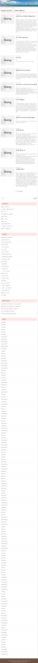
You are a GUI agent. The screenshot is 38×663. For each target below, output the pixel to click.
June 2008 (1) (3, 642)
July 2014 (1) (3, 526)
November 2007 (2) (4, 651)
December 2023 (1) (4, 382)
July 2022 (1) (3, 394)
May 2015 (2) (3, 512)
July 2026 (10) (3, 324)
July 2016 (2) (3, 490)
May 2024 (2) (3, 375)
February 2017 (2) (4, 483)
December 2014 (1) (4, 517)
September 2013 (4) (4, 548)
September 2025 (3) (4, 346)
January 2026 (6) (4, 339)
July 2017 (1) (3, 473)
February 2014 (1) (4, 536)
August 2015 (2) (3, 509)
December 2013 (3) (4, 541)
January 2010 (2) (4, 618)
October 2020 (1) (4, 416)
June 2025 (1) (3, 353)
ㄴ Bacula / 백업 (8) (4, 244)
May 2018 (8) (3, 454)
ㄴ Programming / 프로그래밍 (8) (6, 256)
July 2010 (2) (3, 608)
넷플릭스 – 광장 (3, 221)
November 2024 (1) (4, 365)
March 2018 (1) (3, 459)
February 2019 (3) (4, 440)
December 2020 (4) (4, 413)
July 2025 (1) (3, 351)
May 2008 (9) (3, 644)
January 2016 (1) (4, 500)
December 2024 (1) (4, 363)
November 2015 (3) (4, 505)
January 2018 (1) (4, 461)
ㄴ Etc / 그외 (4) (3, 249)
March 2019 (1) (3, 437)
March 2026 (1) (3, 334)
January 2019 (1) (4, 442)
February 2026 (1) (4, 336)
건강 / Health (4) (3, 295)
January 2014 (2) (4, 538)
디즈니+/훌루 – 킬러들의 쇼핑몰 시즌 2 (7, 209)
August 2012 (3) (3, 565)
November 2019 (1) (4, 430)
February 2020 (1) (4, 423)
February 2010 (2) (4, 615)
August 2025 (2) (3, 348)
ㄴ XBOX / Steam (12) (4, 266)
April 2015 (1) (3, 514)
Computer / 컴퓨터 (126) (5, 239)
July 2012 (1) (3, 567)
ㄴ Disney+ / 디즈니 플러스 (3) (6, 287)
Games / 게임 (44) (4, 261)
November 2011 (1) (4, 584)
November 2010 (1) (4, 603)
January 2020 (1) (4, 425)
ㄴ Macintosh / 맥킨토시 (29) (5, 254)
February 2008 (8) (4, 649)
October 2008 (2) (4, 632)
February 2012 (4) (4, 577)
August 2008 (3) (3, 637)
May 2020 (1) (3, 420)
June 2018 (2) (3, 452)
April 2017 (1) (3, 478)
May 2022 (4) (3, 396)
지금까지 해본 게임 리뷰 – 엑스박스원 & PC (14, 303)
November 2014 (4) (4, 519)
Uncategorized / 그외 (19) (5, 292)
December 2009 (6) (4, 620)
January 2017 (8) (4, 485)
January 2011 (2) (4, 598)
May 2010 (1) (3, 613)
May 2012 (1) (3, 572)
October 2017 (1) (4, 466)
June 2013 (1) (3, 553)
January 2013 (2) (4, 562)
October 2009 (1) (4, 625)
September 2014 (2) (4, 524)
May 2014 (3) (3, 531)
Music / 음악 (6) (3, 280)
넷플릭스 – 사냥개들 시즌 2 (5, 228)
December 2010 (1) (4, 601)
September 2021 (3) (4, 404)
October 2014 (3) (4, 521)
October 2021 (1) (4, 401)
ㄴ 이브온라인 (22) (4, 268)
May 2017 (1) (3, 476)
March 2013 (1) (3, 560)
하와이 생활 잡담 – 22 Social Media (7, 214)
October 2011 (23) (4, 586)
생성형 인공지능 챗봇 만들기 (11, 313)
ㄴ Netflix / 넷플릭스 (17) (5, 290)
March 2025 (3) (3, 358)
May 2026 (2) (3, 329)
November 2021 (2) (4, 399)
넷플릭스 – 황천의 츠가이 (5, 206)
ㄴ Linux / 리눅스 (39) (4, 251)
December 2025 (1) (4, 341)
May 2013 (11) (3, 555)
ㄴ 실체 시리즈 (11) (4, 275)
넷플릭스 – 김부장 (4, 218)
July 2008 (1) (3, 639)
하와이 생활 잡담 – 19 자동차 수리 (12, 308)
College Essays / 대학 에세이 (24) (6, 237)
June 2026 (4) (3, 327)
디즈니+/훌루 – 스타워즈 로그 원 (6, 226)
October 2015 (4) (4, 507)
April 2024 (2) (3, 377)
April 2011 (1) (3, 596)
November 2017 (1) (4, 464)
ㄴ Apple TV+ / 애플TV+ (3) (5, 285)
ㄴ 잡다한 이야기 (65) (4, 278)
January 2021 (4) (4, 411)
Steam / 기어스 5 (4, 211)
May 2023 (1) (3, 387)
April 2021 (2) (3, 408)
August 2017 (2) (3, 471)
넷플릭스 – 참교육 (4, 216)
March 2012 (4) (3, 574)
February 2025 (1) (4, 360)
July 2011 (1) (3, 591)
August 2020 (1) (3, 418)
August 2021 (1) (3, 406)
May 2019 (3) (3, 435)
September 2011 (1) (4, 589)
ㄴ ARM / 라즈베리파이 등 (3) (6, 242)
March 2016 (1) (3, 495)
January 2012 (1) (4, 579)
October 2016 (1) (4, 488)
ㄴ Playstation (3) (4, 263)
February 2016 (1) (4, 497)
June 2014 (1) (3, 529)
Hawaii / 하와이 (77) (4, 273)
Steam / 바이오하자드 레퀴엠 (6, 223)
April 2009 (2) (3, 627)
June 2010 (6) (3, 610)
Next (21, 191)
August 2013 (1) (3, 550)
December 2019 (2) (4, 428)
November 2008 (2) (4, 630)
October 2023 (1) (4, 384)
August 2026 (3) (3, 322)
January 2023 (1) (4, 389)
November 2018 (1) (4, 447)
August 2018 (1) (3, 449)
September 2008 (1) (4, 634)
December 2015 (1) (4, 502)
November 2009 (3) (4, 622)
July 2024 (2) (3, 370)
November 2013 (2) (4, 543)
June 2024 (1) (3, 372)
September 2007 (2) (4, 654)
